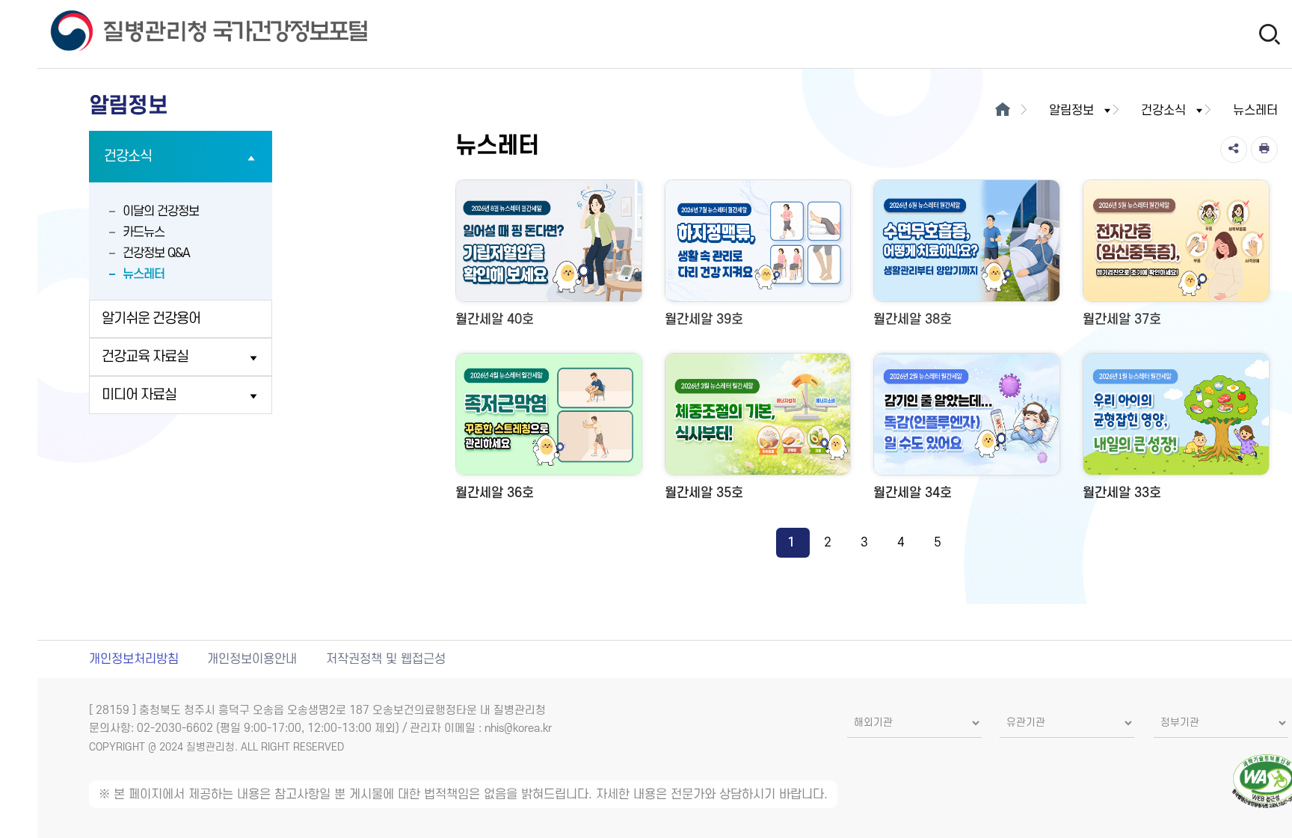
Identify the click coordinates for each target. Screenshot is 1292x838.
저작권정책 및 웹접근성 (386, 659)
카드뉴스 (143, 232)
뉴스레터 (143, 274)
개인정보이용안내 (252, 659)
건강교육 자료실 (145, 357)
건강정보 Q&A (156, 253)
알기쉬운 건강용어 (151, 319)
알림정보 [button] (1071, 110)
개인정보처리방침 (134, 659)
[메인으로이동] (1003, 111)
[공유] (1233, 149)
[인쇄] (1264, 149)
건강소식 (128, 156)
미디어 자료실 (139, 395)
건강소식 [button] (1163, 110)
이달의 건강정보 (161, 211)
